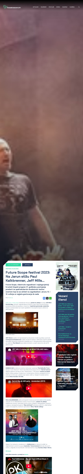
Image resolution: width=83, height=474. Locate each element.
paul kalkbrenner (13, 264)
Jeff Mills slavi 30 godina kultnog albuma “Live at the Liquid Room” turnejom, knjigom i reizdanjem (66, 318)
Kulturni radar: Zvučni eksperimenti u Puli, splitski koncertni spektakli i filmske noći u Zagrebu (66, 381)
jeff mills (27, 264)
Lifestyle (60, 373)
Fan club (51, 7)
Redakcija (10, 297)
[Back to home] (12, 7)
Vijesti (65, 352)
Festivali (9, 268)
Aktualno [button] (35, 7)
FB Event (8, 451)
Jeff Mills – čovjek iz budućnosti (64, 328)
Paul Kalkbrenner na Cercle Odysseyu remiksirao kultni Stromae (66, 335)
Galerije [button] (64, 7)
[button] (79, 7)
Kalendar (43, 7)
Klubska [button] (72, 7)
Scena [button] (58, 7)
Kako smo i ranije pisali (12, 302)
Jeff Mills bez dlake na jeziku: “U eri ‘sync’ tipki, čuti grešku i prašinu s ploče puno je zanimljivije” (66, 306)
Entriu (26, 454)
